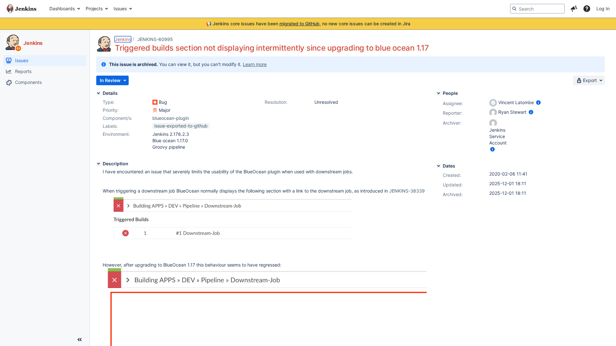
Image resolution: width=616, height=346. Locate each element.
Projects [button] (94, 8)
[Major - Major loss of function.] (155, 110)
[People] (438, 93)
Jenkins (123, 39)
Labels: (110, 126)
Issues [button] (120, 8)
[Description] (98, 163)
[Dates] (438, 166)
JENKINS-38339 (407, 191)
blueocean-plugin (170, 118)
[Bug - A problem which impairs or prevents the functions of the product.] (155, 102)
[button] (574, 9)
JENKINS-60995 (155, 39)
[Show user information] (538, 102)
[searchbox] (537, 8)
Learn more (255, 64)
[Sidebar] (79, 339)
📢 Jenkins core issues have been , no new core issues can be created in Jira (308, 23)
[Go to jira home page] (21, 8)
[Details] (98, 93)
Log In (603, 8)
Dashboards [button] (62, 8)
